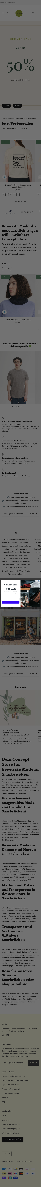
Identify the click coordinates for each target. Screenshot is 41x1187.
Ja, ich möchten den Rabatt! (11, 602)
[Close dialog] (39, 581)
